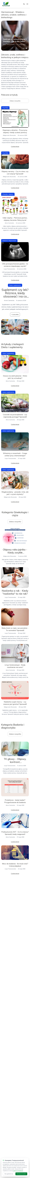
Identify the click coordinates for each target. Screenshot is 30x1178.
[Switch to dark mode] (24, 3)
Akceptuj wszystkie (21, 1173)
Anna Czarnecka (9, 223)
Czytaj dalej (15, 314)
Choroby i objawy (7, 194)
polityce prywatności (18, 1170)
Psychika (7, 36)
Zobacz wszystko (15, 101)
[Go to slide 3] (26, 48)
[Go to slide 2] (24, 48)
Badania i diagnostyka (9, 240)
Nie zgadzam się (9, 1173)
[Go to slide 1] (23, 48)
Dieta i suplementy (15, 285)
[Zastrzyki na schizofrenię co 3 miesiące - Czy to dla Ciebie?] (15, 36)
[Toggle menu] (27, 4)
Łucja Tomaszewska (8, 44)
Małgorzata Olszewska (9, 135)
